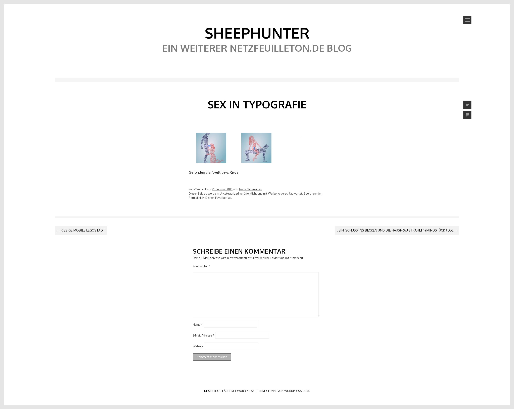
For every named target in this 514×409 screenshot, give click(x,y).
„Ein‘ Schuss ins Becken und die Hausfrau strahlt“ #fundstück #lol (397, 230)
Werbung (274, 193)
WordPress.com (296, 391)
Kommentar (201, 266)
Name (198, 324)
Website (198, 346)
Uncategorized (229, 193)
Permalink (195, 197)
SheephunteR (257, 32)
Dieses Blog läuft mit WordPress (229, 391)
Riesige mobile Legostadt (81, 230)
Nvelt (216, 172)
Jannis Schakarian (250, 189)
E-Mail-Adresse (203, 335)
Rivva (234, 172)
